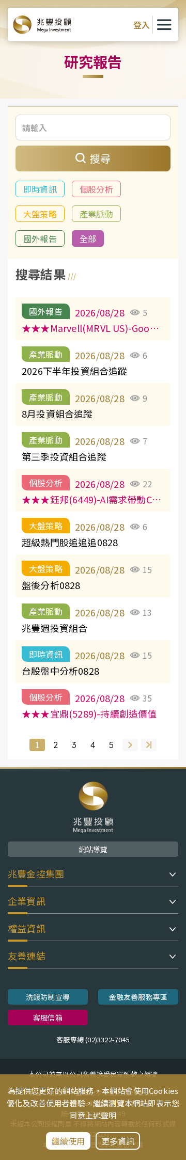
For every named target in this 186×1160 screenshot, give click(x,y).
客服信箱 (48, 1017)
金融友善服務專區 (138, 997)
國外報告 (40, 238)
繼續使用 (68, 1141)
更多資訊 (118, 1141)
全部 (88, 238)
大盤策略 (40, 214)
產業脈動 (96, 214)
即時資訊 (40, 189)
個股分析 (96, 189)
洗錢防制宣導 (48, 997)
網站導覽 (93, 849)
